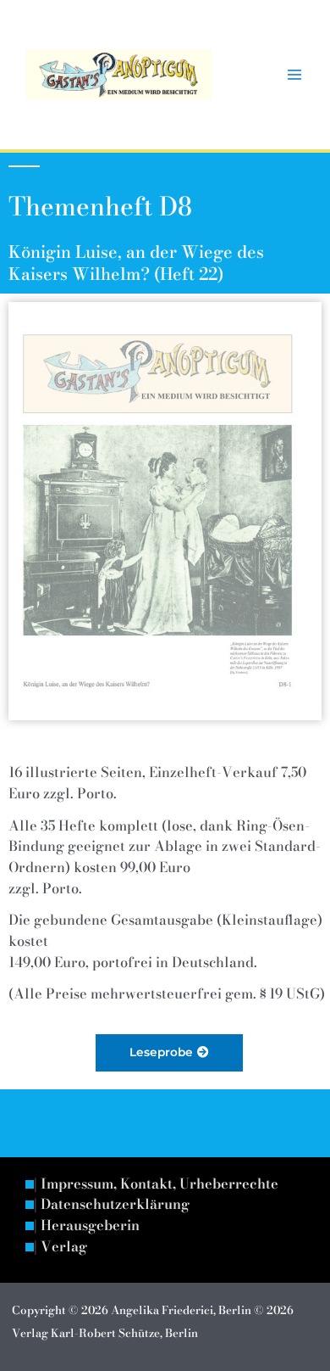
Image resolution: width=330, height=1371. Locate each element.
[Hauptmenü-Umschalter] (294, 75)
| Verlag (60, 1247)
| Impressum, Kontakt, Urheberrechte (156, 1184)
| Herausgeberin (87, 1226)
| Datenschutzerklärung (112, 1205)
